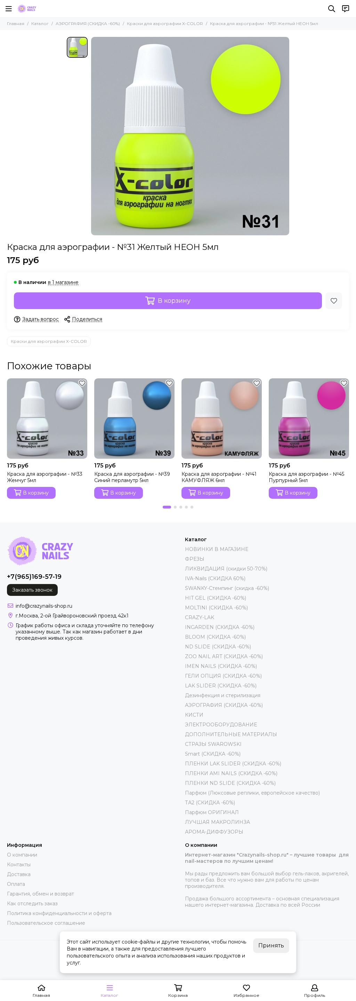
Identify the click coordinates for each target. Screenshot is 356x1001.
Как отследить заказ (32, 903)
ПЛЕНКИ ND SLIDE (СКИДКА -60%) (230, 783)
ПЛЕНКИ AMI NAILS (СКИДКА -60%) (231, 773)
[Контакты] (346, 8)
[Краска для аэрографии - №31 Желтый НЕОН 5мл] (190, 136)
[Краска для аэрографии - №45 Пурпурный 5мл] (309, 418)
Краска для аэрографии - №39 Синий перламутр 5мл (132, 477)
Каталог (40, 23)
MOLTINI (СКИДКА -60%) (216, 608)
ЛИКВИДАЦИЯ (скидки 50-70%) (226, 569)
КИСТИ (194, 715)
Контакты (19, 864)
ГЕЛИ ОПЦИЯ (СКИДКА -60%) (223, 676)
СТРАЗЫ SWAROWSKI (213, 744)
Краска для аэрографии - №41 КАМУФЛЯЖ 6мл (219, 477)
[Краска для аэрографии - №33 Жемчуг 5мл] (47, 418)
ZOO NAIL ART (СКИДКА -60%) (224, 656)
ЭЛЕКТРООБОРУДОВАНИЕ (221, 725)
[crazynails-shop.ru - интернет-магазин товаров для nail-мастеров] (26, 9)
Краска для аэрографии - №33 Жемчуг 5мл (44, 477)
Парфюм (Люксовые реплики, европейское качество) (252, 793)
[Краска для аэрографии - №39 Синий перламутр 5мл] (134, 418)
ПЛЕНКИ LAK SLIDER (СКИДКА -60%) (233, 763)
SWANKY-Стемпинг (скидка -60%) (227, 588)
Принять (271, 945)
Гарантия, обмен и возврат (40, 894)
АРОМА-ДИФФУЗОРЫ (214, 832)
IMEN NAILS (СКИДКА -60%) (221, 666)
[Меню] (8, 8)
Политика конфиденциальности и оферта (59, 913)
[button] (167, 507)
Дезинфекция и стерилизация (222, 695)
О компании (22, 855)
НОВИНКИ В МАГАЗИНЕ (216, 549)
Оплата (16, 884)
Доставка (19, 874)
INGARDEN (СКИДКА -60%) (219, 627)
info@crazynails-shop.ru (44, 606)
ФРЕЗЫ (194, 559)
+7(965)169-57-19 (34, 577)
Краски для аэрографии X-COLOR (165, 23)
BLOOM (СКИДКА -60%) (215, 637)
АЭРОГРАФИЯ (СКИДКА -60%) (88, 23)
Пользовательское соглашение (46, 923)
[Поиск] (332, 8)
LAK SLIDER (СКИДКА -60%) (221, 686)
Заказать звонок (32, 590)
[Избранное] (333, 300)
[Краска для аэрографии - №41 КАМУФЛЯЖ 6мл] (221, 418)
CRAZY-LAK (199, 617)
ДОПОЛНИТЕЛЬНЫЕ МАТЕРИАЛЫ (231, 734)
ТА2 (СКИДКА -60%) (210, 802)
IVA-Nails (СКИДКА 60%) (215, 578)
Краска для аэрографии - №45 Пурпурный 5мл (306, 477)
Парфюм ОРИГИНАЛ (212, 812)
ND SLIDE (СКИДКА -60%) (218, 647)
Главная (15, 23)
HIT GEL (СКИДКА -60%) (215, 598)
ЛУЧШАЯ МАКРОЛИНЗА (217, 822)
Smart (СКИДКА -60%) (213, 754)
